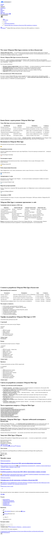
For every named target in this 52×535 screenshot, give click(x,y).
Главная (2, 4)
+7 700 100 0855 (5, 445)
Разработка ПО (6, 502)
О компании (3, 531)
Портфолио (3, 8)
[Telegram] (3, 494)
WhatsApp (18, 445)
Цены (2, 11)
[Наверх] (1, 533)
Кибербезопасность (7, 505)
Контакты (3, 12)
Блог (2, 9)
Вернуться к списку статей (7, 486)
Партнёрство (36, 531)
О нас (2, 5)
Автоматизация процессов (9, 501)
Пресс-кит (31, 531)
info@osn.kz (12, 445)
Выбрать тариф (4, 337)
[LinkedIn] (4, 494)
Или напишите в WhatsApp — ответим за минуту (20, 526)
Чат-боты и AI (6, 504)
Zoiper (23, 511)
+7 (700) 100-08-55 (7, 511)
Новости (2, 10)
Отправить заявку (4, 526)
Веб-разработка (6, 499)
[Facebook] (1, 494)
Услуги (2, 6)
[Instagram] (2, 494)
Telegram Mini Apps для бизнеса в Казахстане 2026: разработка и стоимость (21, 25)
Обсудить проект (4, 444)
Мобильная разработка (9, 23)
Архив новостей (21, 531)
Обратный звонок (4, 15)
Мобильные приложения (8, 500)
